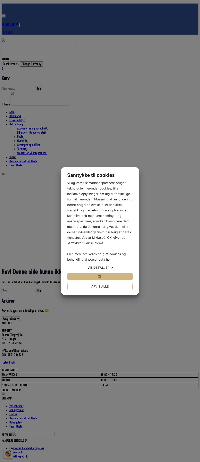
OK (100, 276)
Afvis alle (100, 286)
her (108, 259)
